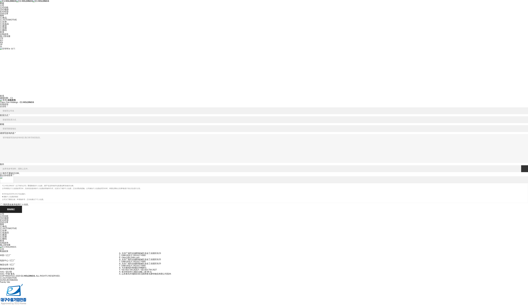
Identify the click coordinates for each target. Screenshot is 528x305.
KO (1, 40)
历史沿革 (4, 13)
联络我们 (11, 209)
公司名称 (4, 7)
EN (1, 42)
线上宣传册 (5, 36)
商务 (2, 224)
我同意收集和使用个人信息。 (16, 204)
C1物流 (3, 30)
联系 (2, 241)
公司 (2, 214)
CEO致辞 (4, 9)
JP (1, 44)
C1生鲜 (3, 22)
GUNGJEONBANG (9, 280)
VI (1, 46)
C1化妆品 (4, 24)
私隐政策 (4, 251)
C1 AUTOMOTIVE (8, 20)
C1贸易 (3, 28)
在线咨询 (4, 34)
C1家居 (3, 26)
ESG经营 (4, 11)
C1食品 (3, 17)
